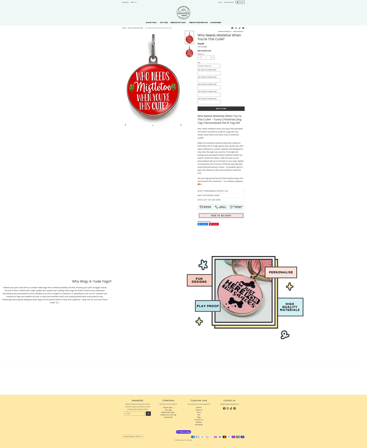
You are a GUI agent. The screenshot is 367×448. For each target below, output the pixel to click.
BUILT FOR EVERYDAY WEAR (208, 195)
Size (199, 63)
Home (124, 28)
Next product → (239, 31)
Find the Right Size (204, 51)
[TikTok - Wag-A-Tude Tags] (239, 28)
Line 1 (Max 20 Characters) (207, 70)
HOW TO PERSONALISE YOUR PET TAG (213, 191)
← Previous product (224, 31)
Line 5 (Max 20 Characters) (207, 99)
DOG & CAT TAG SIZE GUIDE (209, 200)
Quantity (201, 54)
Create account (229, 2)
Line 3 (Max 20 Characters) (207, 84)
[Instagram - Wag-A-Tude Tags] (236, 28)
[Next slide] (180, 124)
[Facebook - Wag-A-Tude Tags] (232, 28)
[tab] (152, 125)
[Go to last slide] (125, 124)
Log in (220, 2)
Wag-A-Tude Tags (186, 440)
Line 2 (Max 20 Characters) (207, 77)
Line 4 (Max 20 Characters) (207, 92)
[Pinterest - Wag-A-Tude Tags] (243, 28)
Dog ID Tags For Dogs (135, 28)
